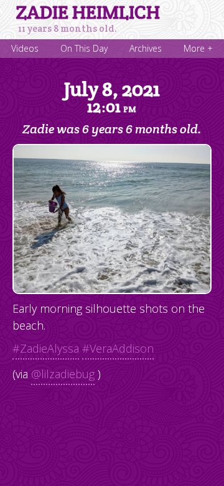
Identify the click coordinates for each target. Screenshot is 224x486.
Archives (145, 48)
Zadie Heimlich (88, 12)
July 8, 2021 (112, 97)
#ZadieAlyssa (45, 348)
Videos (25, 48)
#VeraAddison (118, 348)
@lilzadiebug (63, 373)
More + (198, 48)
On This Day (84, 48)
